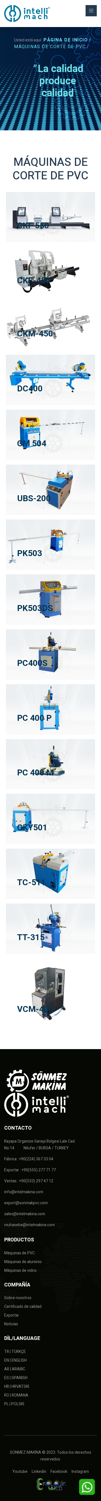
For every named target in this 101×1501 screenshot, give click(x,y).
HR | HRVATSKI (16, 1387)
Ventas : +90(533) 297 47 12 (28, 1181)
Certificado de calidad (23, 1307)
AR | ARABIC (14, 1369)
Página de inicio (65, 40)
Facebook (58, 1472)
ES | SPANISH (15, 1378)
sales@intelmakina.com (24, 1214)
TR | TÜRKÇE (15, 1352)
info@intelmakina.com (23, 1192)
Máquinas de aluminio (23, 1262)
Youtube (19, 1472)
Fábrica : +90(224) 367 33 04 (28, 1159)
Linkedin (39, 1472)
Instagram (80, 1472)
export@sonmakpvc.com (26, 1203)
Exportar (11, 1315)
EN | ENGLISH (15, 1360)
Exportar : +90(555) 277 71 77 (30, 1170)
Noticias (11, 1324)
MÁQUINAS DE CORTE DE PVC (50, 46)
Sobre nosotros (17, 1298)
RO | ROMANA (16, 1395)
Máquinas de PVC (19, 1253)
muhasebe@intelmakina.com (29, 1225)
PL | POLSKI (14, 1404)
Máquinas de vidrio (20, 1270)
